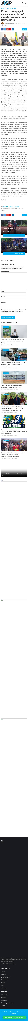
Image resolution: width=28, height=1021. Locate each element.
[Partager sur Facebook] (2, 29)
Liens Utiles (4, 1000)
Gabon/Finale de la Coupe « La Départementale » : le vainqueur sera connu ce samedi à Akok (14, 431)
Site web (3, 302)
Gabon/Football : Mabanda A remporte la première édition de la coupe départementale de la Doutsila (13, 454)
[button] (14, 1017)
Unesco (3, 210)
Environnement (5, 980)
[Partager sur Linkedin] (13, 29)
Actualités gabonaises (9, 208)
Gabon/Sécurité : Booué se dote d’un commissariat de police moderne (11, 386)
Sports (3, 982)
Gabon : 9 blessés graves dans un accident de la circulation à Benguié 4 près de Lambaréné (13, 364)
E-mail (3, 297)
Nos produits (4, 997)
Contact (3, 1005)
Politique (3, 971)
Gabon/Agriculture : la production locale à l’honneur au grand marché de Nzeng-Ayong (13, 341)
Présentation (4, 995)
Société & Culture (11, 8)
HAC (23, 208)
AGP (16, 208)
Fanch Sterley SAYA (11, 23)
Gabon (19, 208)
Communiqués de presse (7, 1003)
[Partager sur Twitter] (5, 29)
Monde (2, 985)
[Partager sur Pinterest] (10, 29)
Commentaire (5, 271)
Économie (3, 974)
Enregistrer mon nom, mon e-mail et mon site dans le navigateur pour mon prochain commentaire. (14, 311)
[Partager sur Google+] (7, 29)
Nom (2, 291)
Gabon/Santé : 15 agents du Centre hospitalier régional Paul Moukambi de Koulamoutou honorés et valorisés (12, 408)
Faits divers (4, 988)
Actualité (3, 8)
